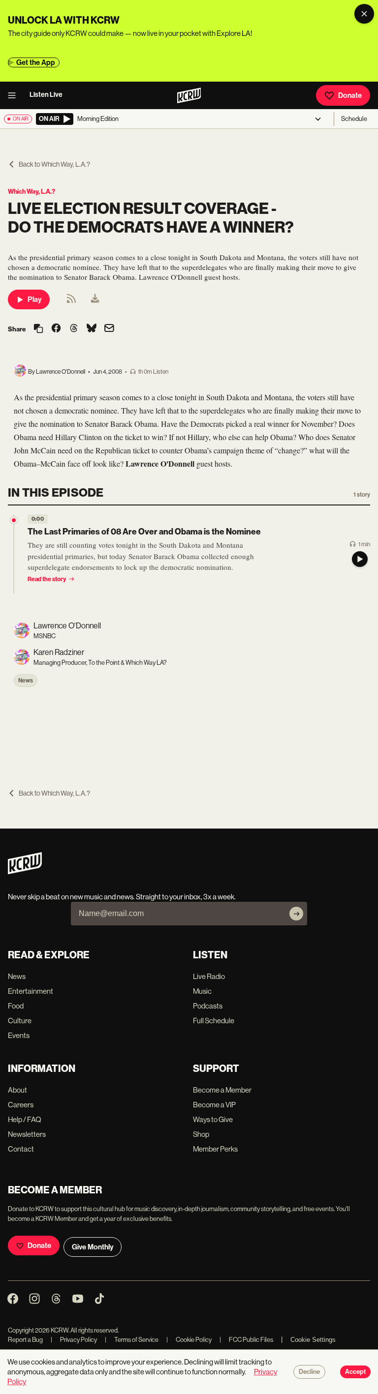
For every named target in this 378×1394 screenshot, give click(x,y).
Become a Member (222, 1090)
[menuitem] (95, 299)
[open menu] (15, 95)
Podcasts (207, 1006)
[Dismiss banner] (364, 14)
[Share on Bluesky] (91, 329)
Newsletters (27, 1134)
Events (19, 1035)
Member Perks (215, 1149)
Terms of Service (131, 1339)
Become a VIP (214, 1104)
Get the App (35, 62)
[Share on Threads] (74, 329)
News (25, 680)
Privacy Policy (74, 1339)
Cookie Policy (189, 1339)
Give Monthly (92, 1247)
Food (16, 1006)
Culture (20, 1020)
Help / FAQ (24, 1119)
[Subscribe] (296, 913)
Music (202, 991)
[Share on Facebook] (56, 329)
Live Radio (209, 976)
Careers (20, 1104)
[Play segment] (360, 559)
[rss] (71, 301)
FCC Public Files (246, 1339)
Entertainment (30, 991)
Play (34, 299)
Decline (309, 1372)
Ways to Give (213, 1119)
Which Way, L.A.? (31, 191)
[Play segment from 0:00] (13, 520)
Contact (21, 1149)
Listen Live (46, 94)
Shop (201, 1134)
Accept (355, 1372)
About (17, 1090)
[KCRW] (25, 871)
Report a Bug (25, 1339)
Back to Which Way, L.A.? (54, 164)
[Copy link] (38, 329)
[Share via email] (109, 329)
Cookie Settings (313, 1339)
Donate (350, 95)
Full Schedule (213, 1020)
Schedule (354, 118)
